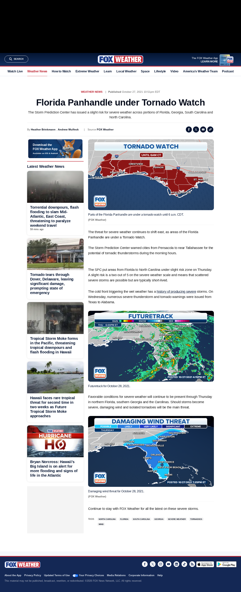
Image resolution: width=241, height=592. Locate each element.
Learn (108, 71)
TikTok (184, 564)
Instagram (160, 564)
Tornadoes (196, 519)
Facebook (189, 129)
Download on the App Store (205, 564)
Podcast (227, 71)
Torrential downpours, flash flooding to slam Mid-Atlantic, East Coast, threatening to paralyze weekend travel (54, 216)
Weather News (37, 71)
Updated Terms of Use (57, 575)
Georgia (158, 519)
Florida (124, 519)
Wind (101, 524)
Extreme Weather (87, 71)
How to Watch (61, 71)
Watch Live (15, 71)
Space (145, 71)
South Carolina (141, 519)
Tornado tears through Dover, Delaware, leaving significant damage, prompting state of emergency (51, 284)
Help (160, 575)
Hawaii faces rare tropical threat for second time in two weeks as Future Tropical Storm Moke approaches (52, 407)
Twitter (196, 129)
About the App (13, 575)
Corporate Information (141, 575)
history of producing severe (176, 291)
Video (174, 71)
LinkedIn (176, 564)
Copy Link (210, 129)
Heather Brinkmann (43, 129)
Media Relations (116, 575)
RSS (192, 564)
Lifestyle (160, 71)
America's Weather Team (200, 71)
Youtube (168, 564)
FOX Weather (105, 129)
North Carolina (107, 519)
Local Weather (126, 71)
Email (203, 129)
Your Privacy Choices (91, 575)
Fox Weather (120, 59)
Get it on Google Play (226, 564)
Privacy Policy (32, 575)
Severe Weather (177, 519)
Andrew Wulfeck (68, 129)
